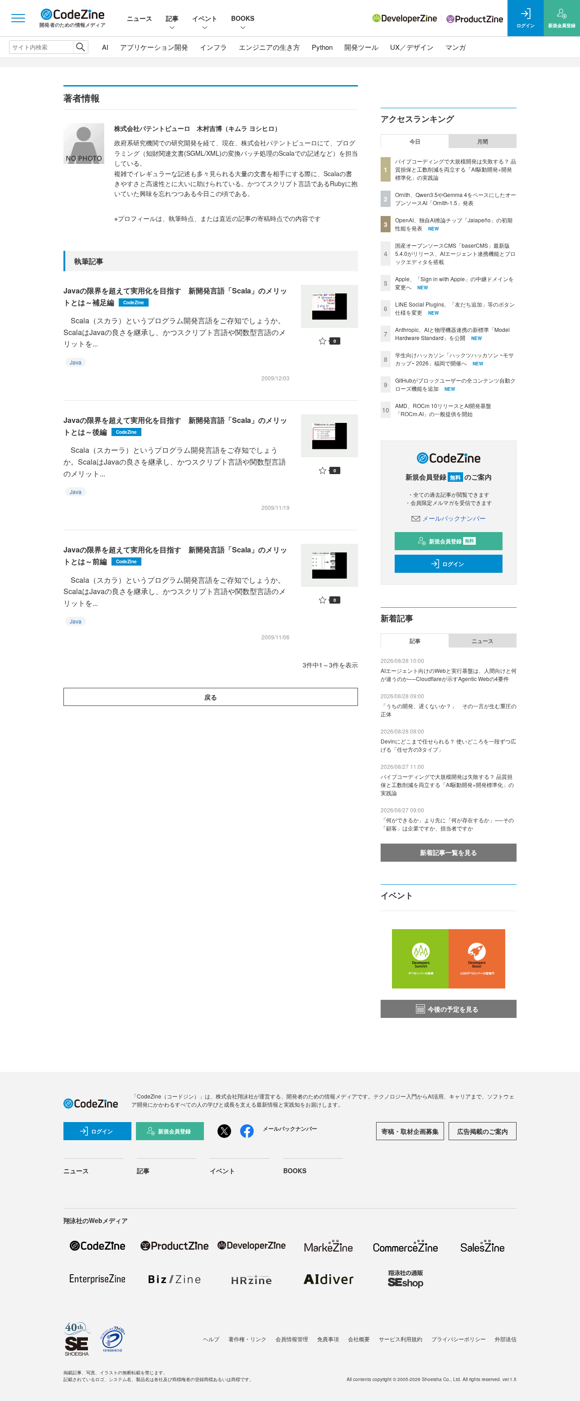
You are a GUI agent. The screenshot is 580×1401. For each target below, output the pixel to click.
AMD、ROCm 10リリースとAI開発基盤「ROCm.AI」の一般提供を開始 (443, 409)
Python (322, 47)
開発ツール (361, 47)
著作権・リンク (247, 1339)
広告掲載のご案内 (482, 1131)
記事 (172, 18)
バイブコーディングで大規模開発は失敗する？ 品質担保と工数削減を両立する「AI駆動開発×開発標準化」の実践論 (455, 169)
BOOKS (242, 18)
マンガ (455, 47)
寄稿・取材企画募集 (410, 1131)
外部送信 (506, 1339)
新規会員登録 (451, 541)
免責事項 (328, 1339)
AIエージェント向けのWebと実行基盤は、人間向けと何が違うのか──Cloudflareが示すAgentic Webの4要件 (449, 674)
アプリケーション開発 (154, 47)
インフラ (213, 47)
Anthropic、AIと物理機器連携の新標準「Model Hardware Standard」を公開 (452, 333)
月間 (482, 141)
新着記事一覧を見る (448, 852)
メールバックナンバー (454, 518)
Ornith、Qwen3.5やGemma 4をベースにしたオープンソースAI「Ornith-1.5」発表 (455, 198)
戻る (210, 696)
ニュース (139, 18)
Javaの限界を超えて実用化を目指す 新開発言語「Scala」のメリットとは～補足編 (175, 296)
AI (105, 47)
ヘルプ (211, 1339)
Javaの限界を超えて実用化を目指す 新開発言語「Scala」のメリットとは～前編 (175, 555)
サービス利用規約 (400, 1339)
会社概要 (359, 1339)
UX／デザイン (412, 47)
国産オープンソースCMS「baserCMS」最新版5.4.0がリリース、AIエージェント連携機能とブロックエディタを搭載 (455, 253)
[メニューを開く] (18, 18)
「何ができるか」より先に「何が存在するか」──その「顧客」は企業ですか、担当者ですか (447, 824)
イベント (205, 18)
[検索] (80, 47)
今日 (415, 141)
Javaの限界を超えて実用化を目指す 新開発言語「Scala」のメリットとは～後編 (175, 426)
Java (76, 362)
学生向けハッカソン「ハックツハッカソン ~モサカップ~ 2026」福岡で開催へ (454, 359)
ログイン (453, 564)
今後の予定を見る (453, 1008)
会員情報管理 (292, 1339)
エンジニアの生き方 (269, 47)
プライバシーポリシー (458, 1339)
